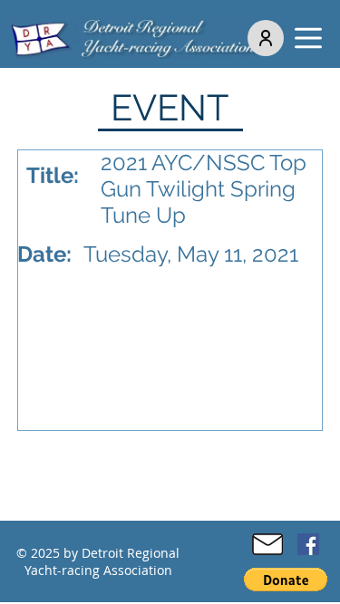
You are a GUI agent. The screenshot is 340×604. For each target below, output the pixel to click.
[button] (308, 38)
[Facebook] (308, 544)
